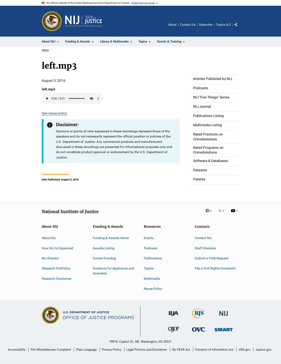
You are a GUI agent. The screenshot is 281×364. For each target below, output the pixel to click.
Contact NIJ (203, 238)
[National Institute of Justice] (223, 316)
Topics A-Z (223, 25)
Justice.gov (263, 349)
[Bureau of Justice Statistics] (198, 319)
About (172, 25)
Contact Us (187, 25)
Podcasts (150, 248)
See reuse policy (54, 113)
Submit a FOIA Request (211, 258)
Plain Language (86, 349)
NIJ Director (50, 258)
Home (45, 50)
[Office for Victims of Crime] (198, 332)
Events (148, 238)
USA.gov (244, 349)
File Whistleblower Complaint (51, 349)
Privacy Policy (111, 349)
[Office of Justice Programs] (52, 21)
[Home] (83, 21)
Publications (153, 258)
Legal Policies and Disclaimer (146, 349)
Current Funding (104, 258)
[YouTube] (235, 213)
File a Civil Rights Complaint (215, 268)
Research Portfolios (56, 268)
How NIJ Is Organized (57, 248)
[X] (222, 213)
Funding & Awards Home (111, 238)
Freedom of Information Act (214, 349)
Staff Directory (205, 248)
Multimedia (152, 278)
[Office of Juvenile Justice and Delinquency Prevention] (173, 332)
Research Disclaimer (56, 278)
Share (239, 27)
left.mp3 (48, 89)
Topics (148, 268)
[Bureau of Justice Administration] (173, 316)
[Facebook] (210, 213)
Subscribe (205, 25)
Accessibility (17, 349)
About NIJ (49, 238)
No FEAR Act (181, 349)
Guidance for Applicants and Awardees (113, 270)
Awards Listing (103, 248)
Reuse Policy (153, 289)
